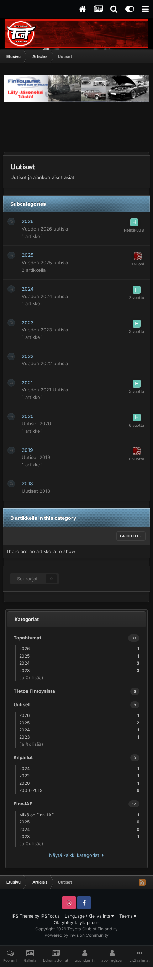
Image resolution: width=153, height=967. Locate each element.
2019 (27, 450)
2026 (28, 221)
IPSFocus (50, 916)
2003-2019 (79, 790)
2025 (27, 255)
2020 (28, 416)
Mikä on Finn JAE (79, 814)
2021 (27, 382)
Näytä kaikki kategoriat (75, 855)
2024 (28, 289)
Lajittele (130, 536)
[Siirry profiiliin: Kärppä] (138, 256)
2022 (27, 356)
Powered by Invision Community (76, 935)
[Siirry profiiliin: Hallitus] (134, 222)
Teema (126, 916)
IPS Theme (22, 916)
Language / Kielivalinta (88, 916)
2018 (27, 483)
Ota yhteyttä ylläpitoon (76, 922)
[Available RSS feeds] (142, 882)
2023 (28, 322)
